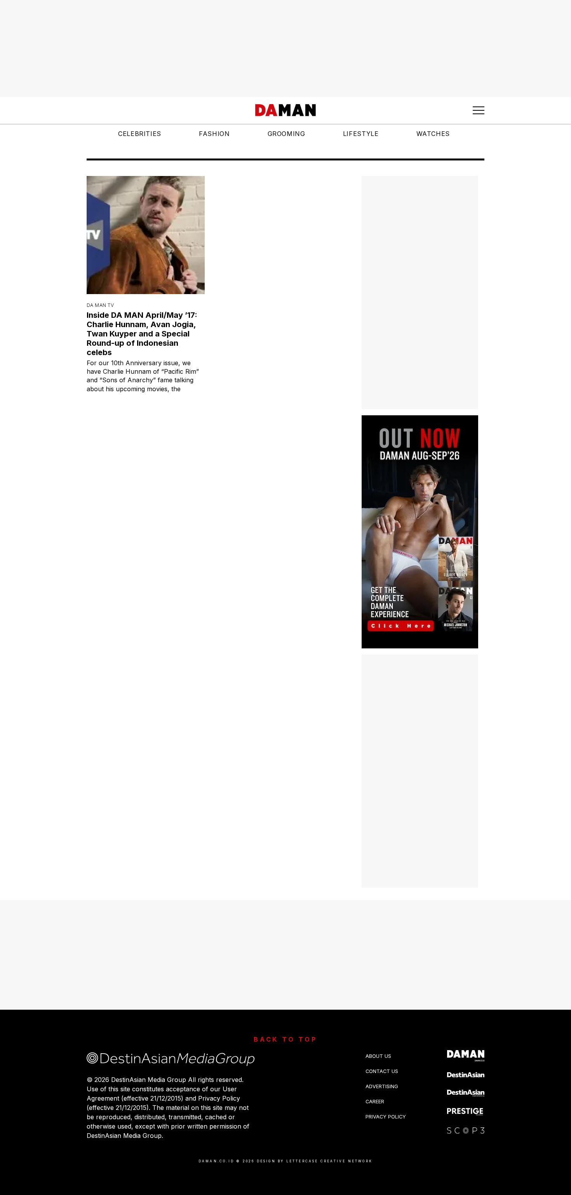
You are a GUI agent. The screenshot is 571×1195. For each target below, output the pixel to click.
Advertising (382, 1078)
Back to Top (285, 1031)
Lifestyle (361, 134)
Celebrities (139, 134)
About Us (378, 1048)
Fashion (214, 134)
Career (375, 1093)
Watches (433, 134)
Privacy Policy (386, 1108)
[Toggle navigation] (478, 110)
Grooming (286, 134)
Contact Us (382, 1063)
